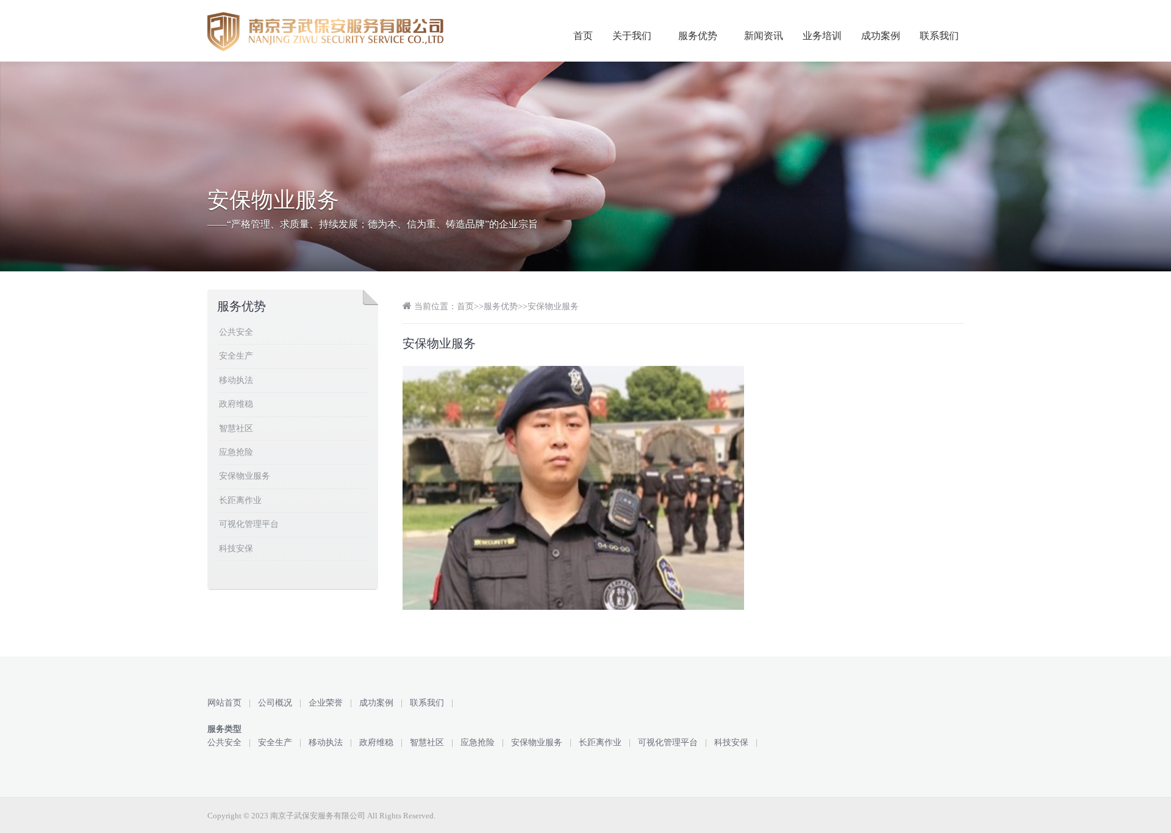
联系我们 (939, 35)
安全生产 (236, 355)
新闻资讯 (763, 35)
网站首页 (224, 702)
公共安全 (236, 332)
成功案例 (880, 35)
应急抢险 (236, 452)
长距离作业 (240, 500)
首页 (583, 35)
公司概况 (275, 702)
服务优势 (697, 35)
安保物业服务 (553, 306)
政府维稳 (236, 404)
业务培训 (822, 35)
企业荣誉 (326, 702)
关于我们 (631, 35)
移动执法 (236, 380)
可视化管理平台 (249, 524)
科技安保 (236, 548)
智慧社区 (236, 428)
